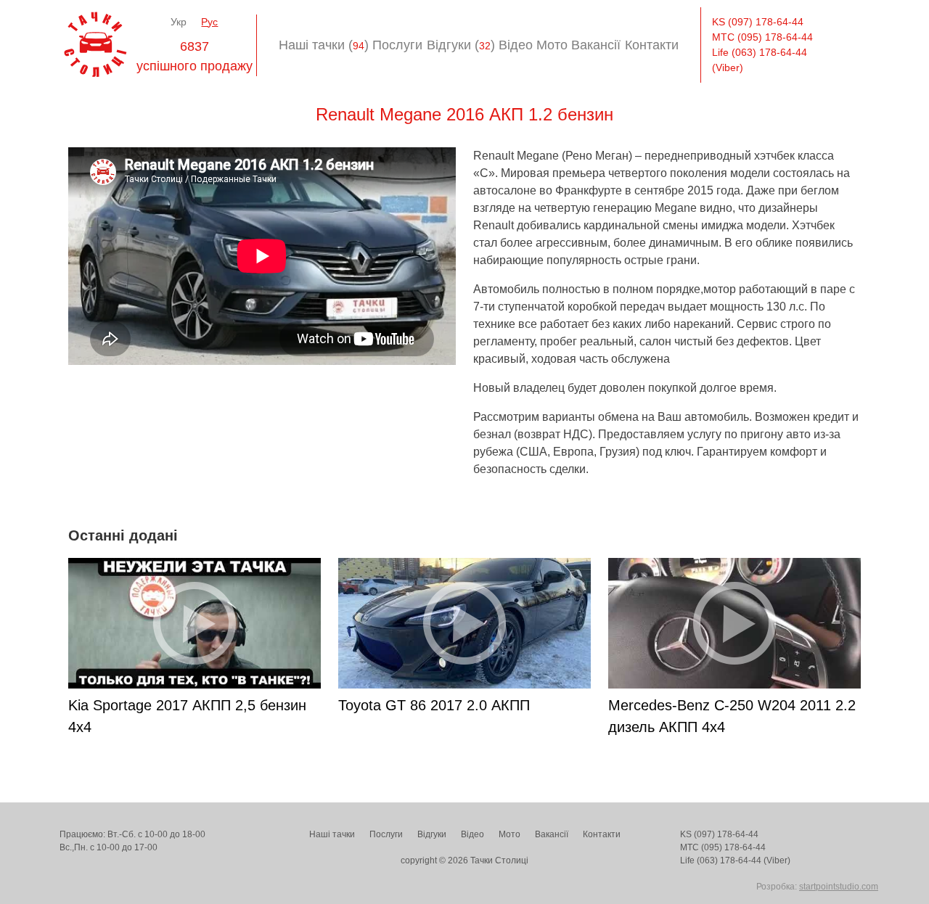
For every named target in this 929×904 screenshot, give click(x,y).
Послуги (397, 45)
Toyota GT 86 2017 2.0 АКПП (434, 705)
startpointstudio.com (838, 887)
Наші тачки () (324, 45)
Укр (179, 22)
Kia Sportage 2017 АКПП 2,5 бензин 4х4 (187, 716)
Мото (552, 45)
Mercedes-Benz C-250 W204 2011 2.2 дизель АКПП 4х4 (732, 716)
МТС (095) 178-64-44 (762, 37)
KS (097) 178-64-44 (757, 22)
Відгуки (431, 834)
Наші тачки (332, 834)
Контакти (652, 45)
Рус (209, 22)
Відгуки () (461, 45)
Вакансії (596, 45)
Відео (516, 45)
